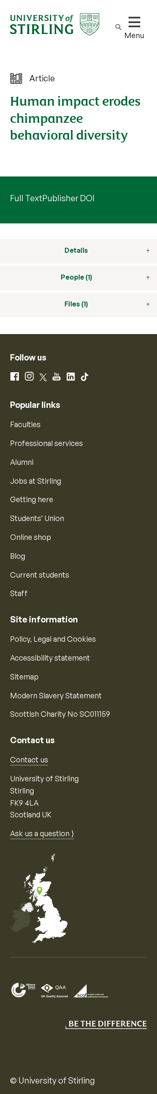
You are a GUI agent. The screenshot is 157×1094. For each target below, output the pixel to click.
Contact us (29, 759)
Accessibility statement (50, 657)
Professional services (46, 443)
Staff (19, 593)
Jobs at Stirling (35, 480)
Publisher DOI (68, 198)
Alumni (21, 462)
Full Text (26, 198)
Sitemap (24, 676)
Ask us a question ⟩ (42, 833)
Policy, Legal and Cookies (53, 638)
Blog (17, 555)
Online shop (30, 537)
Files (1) (76, 304)
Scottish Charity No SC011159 (60, 713)
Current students (39, 574)
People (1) (76, 277)
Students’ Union (37, 518)
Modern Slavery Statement (56, 695)
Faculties (25, 424)
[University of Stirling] (54, 23)
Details (76, 250)
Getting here (31, 499)
